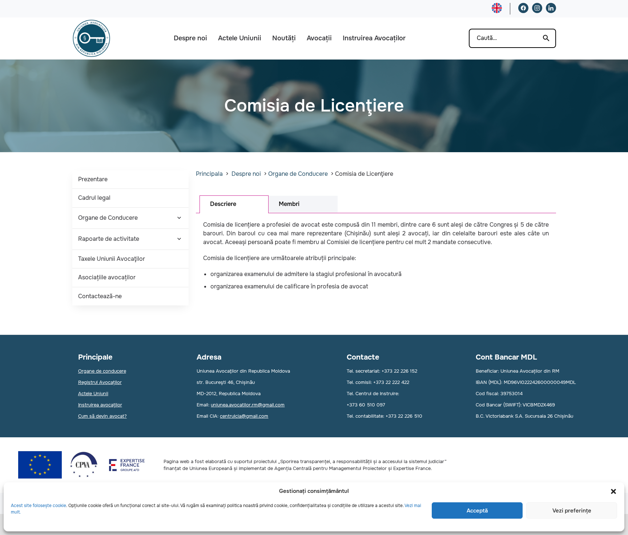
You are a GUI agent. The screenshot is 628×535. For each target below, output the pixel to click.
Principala (209, 174)
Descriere (223, 204)
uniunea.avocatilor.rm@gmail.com (248, 405)
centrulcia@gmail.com (244, 416)
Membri (289, 204)
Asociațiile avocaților (107, 277)
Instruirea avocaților (100, 405)
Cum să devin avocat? (102, 416)
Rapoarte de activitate (108, 239)
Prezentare (93, 179)
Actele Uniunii (239, 38)
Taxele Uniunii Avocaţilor (111, 259)
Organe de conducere (102, 371)
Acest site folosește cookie (38, 505)
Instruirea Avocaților (374, 38)
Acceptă (477, 510)
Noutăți (284, 38)
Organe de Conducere (108, 218)
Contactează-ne (100, 296)
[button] (613, 491)
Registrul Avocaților (100, 382)
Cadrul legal (94, 198)
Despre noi (190, 38)
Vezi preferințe (571, 510)
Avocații (319, 38)
